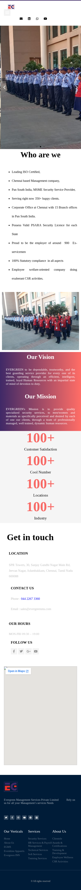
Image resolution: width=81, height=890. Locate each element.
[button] (7, 12)
